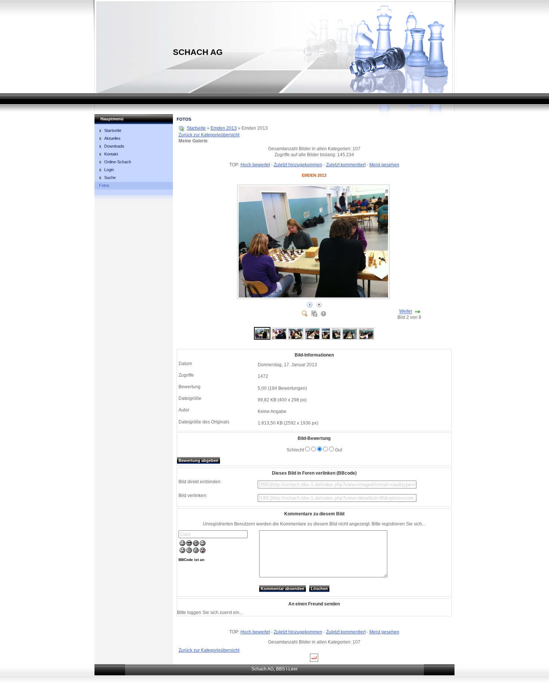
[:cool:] (189, 544)
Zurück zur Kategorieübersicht (209, 135)
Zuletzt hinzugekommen (298, 164)
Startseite (196, 128)
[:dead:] (202, 551)
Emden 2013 (224, 128)
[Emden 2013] (314, 297)
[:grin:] (196, 544)
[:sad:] (196, 551)
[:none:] (182, 551)
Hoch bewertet (255, 164)
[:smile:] (182, 544)
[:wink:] (202, 544)
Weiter (405, 311)
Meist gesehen (384, 164)
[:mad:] (189, 551)
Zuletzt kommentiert (346, 164)
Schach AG (198, 52)
